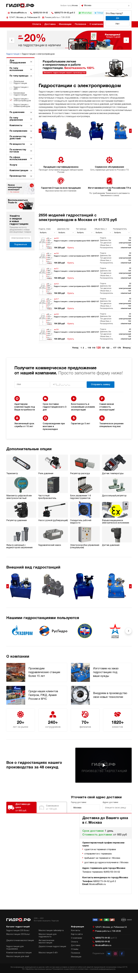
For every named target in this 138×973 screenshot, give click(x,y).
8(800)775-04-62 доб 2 (64, 13)
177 (114, 348)
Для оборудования (18, 62)
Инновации (65, 24)
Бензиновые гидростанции (20, 94)
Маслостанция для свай (17, 956)
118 (89, 348)
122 (107, 348)
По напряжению (18, 131)
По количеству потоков (18, 151)
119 (93, 348)
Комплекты (16, 125)
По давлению (17, 112)
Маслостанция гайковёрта (51, 930)
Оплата (36, 24)
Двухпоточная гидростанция (52, 946)
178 (119, 348)
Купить (71, 248)
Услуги (13, 165)
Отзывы (74, 949)
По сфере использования (18, 158)
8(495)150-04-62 (40, 13)
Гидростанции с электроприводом (22, 100)
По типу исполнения (16, 69)
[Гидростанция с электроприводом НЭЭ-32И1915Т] (85, 273)
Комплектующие (19, 171)
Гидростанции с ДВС (21, 88)
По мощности (17, 144)
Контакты (75, 930)
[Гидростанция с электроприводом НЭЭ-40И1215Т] (85, 319)
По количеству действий (18, 138)
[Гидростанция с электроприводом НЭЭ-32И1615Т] (85, 243)
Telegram (101, 13)
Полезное (80, 24)
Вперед (126, 348)
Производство (18, 176)
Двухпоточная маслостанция (20, 940)
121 (103, 348)
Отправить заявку (100, 385)
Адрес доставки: (110, 802)
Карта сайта (77, 934)
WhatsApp (87, 13)
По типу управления (16, 119)
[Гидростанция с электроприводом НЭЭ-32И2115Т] (85, 303)
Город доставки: (79, 802)
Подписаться (20, 244)
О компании (96, 24)
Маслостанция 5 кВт (48, 953)
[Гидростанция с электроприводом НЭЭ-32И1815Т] (85, 258)
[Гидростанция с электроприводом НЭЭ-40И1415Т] (85, 334)
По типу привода (19, 76)
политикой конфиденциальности (102, 969)
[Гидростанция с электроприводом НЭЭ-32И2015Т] (85, 288)
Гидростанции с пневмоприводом (22, 105)
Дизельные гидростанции (20, 82)
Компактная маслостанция (19, 953)
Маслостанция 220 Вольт (18, 934)
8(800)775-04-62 (106, 938)
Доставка (50, 24)
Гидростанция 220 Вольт (18, 930)
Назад (75, 348)
